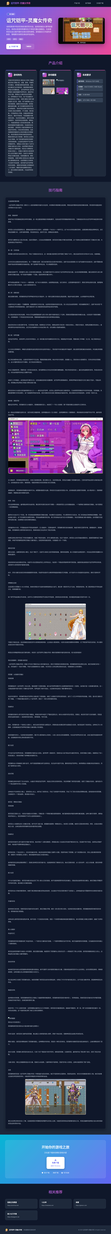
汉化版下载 (99, 3)
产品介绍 (77, 3)
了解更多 (28, 46)
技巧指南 (88, 3)
